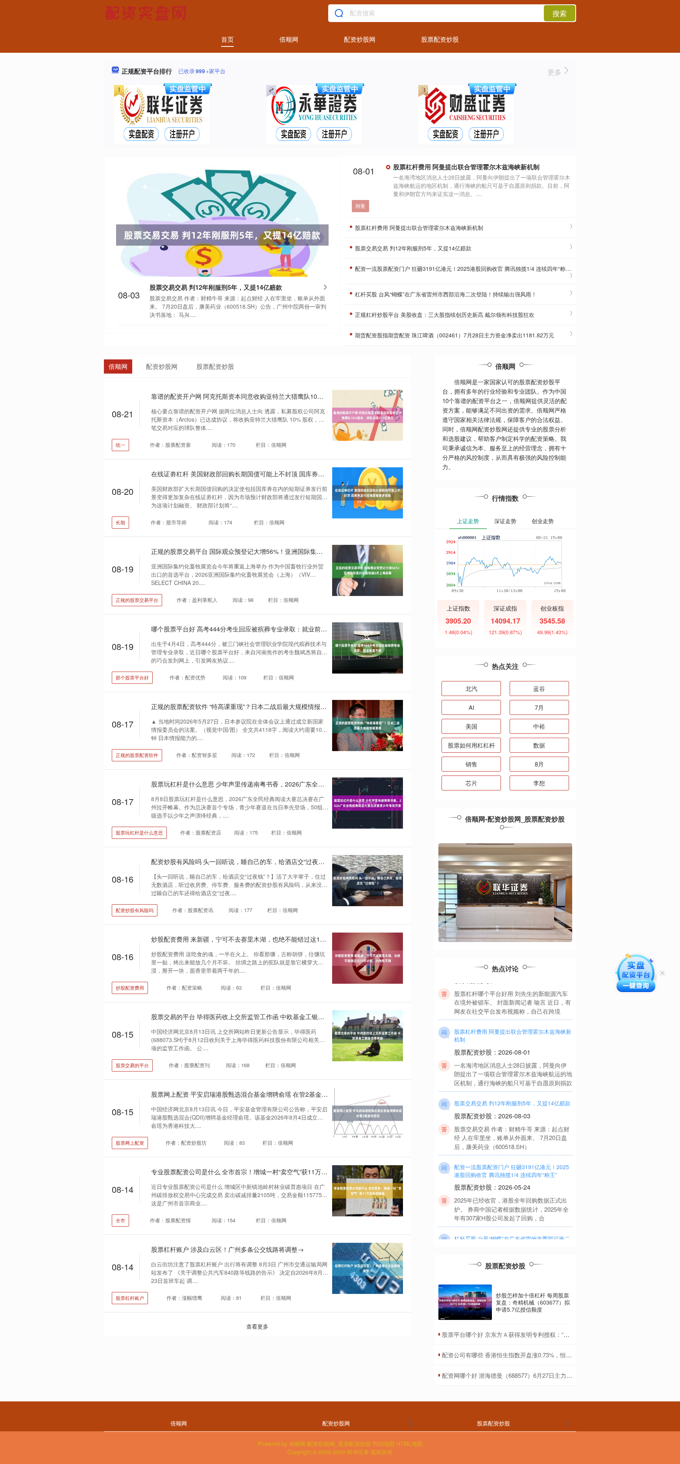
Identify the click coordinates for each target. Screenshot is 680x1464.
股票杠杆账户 (130, 1297)
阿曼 (360, 205)
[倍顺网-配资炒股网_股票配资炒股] (147, 13)
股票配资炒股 (440, 39)
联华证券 (358, 1452)
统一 (120, 444)
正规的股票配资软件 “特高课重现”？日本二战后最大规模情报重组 (242, 706)
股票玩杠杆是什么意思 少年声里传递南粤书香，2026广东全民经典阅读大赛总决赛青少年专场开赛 (288, 783)
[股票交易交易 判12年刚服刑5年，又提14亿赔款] (222, 234)
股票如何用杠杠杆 (471, 745)
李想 (539, 783)
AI (471, 707)
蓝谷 (539, 688)
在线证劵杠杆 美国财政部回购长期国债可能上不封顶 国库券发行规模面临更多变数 (266, 473)
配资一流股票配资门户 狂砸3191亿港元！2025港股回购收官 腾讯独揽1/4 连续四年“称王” (463, 268)
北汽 (471, 688)
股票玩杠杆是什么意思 (139, 832)
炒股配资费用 (130, 987)
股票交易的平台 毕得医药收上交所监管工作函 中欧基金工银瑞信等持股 (250, 1016)
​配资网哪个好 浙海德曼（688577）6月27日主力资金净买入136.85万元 (533, 1375)
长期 (120, 522)
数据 (539, 745)
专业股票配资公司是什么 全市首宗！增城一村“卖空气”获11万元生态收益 (252, 1171)
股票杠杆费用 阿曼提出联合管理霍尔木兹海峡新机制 (466, 166)
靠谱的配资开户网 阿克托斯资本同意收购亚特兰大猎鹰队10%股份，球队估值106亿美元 (273, 396)
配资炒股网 (359, 39)
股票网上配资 (130, 1142)
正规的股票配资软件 (137, 754)
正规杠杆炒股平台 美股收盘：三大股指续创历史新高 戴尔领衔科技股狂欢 (443, 314)
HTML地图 (409, 1443)
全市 (120, 1220)
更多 (555, 72)
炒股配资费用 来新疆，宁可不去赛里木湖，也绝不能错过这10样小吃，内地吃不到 (265, 939)
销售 (471, 764)
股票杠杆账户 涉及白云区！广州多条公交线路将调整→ (227, 1249)
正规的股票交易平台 (137, 599)
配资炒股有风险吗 (134, 910)
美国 (471, 726)
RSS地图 (384, 1443)
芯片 (471, 783)
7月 (539, 707)
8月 (539, 764)
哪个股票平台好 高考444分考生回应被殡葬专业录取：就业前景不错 (245, 628)
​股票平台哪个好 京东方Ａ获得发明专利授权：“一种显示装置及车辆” (530, 1334)
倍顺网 (288, 39)
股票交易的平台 (132, 1065)
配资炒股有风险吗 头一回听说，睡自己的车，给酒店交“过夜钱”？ (242, 861)
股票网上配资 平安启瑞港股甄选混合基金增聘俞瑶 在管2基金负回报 (245, 1094)
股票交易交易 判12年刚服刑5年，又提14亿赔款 (216, 287)
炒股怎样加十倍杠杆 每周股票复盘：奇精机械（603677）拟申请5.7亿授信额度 (533, 1302)
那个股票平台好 (132, 677)
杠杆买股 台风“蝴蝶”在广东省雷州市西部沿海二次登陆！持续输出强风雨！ (445, 294)
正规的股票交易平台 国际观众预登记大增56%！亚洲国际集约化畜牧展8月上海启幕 (267, 551)
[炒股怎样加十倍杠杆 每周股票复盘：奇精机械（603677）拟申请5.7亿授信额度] (465, 1302)
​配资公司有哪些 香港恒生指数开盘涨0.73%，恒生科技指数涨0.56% (529, 1355)
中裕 (539, 726)
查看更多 (257, 1326)
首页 (227, 39)
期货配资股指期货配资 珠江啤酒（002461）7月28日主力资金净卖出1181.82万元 (453, 335)
